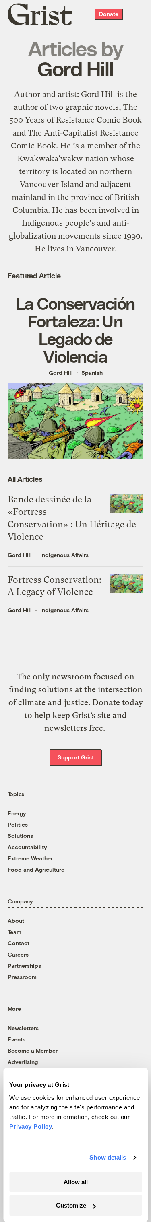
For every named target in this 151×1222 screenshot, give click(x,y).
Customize (71, 1205)
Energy (17, 813)
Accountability (27, 846)
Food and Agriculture (36, 869)
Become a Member (33, 1050)
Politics (18, 824)
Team (14, 931)
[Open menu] (136, 14)
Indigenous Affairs (64, 554)
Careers (18, 954)
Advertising (23, 1061)
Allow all (76, 1182)
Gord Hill (61, 372)
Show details (107, 1157)
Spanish (92, 372)
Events (16, 1039)
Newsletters (23, 1028)
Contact (18, 943)
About (16, 920)
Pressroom (22, 976)
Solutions (20, 835)
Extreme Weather (30, 858)
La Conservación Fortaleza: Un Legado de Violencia (75, 330)
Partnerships (24, 965)
